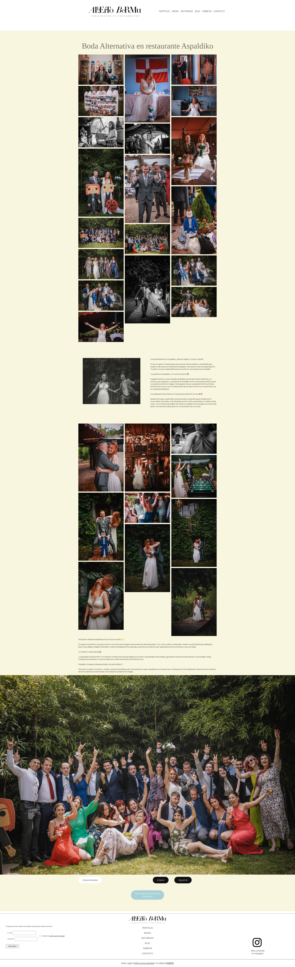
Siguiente (182, 880)
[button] (101, 69)
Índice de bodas (90, 880)
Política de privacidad (143, 963)
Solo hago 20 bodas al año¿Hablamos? (147, 895)
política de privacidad (57, 936)
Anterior (160, 880)
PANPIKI (170, 963)
